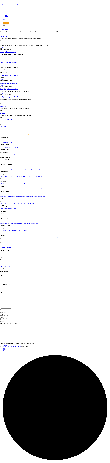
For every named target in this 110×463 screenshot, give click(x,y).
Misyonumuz (4, 36)
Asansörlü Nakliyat (6, 119)
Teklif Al (6, 22)
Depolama (3, 126)
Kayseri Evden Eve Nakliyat (8, 300)
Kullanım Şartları (6, 297)
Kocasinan (5, 288)
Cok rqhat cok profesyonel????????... (7, 142)
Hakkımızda (4, 29)
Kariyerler (4, 294)
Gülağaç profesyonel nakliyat (9, 97)
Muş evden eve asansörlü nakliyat (9, 279)
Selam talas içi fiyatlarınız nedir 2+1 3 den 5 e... (9, 208)
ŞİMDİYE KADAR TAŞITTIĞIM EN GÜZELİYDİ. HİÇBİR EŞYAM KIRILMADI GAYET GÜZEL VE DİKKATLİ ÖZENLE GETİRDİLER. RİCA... (29, 188)
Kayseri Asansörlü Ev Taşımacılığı (9, 278)
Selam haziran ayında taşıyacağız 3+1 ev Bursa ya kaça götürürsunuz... (13, 215)
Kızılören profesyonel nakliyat (9, 75)
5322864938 (5, 1)
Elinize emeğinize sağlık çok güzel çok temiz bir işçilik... (10, 147)
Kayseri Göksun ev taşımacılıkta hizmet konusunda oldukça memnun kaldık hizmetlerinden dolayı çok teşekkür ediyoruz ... (22, 196)
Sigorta (2, 113)
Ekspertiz (3, 106)
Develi (6, 15)
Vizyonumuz (4, 43)
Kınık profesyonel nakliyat (8, 52)
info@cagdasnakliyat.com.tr (5, 266)
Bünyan (6, 16)
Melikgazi (7, 11)
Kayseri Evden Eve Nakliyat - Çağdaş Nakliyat (12, 346)
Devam (1, 47)
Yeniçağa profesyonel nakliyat (9, 89)
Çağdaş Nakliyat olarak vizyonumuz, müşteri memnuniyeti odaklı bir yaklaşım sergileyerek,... (17, 240)
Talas (6, 14)
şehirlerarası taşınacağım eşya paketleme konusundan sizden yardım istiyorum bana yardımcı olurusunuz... (19, 223)
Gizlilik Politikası (6, 296)
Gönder (2, 321)
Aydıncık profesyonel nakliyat (9, 62)
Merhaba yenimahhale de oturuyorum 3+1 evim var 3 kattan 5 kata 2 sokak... (14, 230)
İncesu (6, 17)
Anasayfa (4, 277)
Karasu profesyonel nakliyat (8, 83)
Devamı (1, 79)
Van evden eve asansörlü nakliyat (9, 280)
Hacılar (6, 18)
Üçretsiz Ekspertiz (5, 247)
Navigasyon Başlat (4, 271)
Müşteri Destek (5, 295)
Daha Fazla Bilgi (3, 345)
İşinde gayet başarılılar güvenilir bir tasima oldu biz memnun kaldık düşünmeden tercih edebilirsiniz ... (18, 161)
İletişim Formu (3, 272)
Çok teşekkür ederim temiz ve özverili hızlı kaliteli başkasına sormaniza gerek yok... (15, 154)
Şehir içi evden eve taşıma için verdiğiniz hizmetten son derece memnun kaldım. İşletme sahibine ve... (18, 203)
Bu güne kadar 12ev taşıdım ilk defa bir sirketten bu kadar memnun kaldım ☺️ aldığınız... (16, 134)
